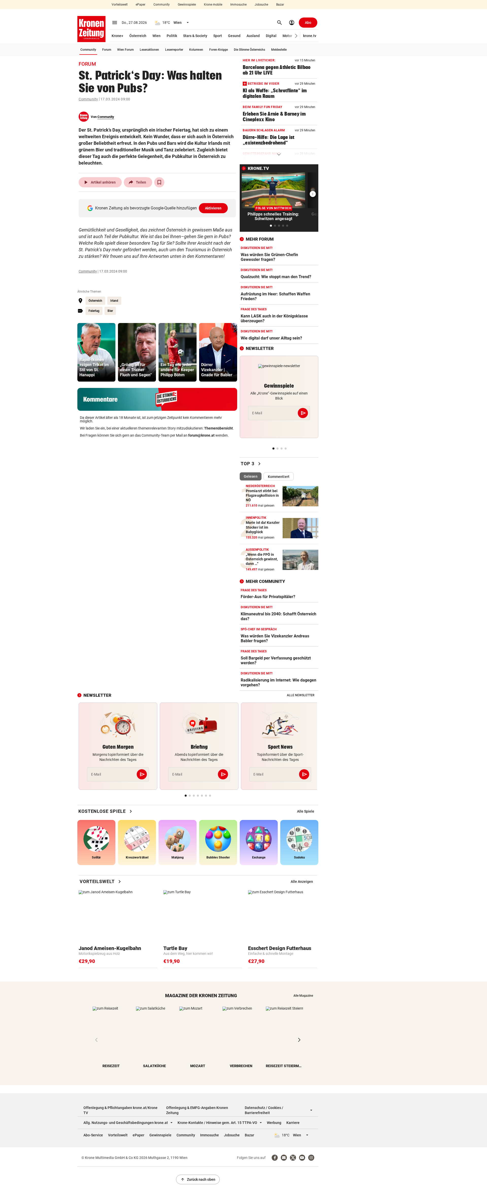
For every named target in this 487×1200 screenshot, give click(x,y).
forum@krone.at (201, 435)
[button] (296, 36)
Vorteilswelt (120, 4)
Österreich (137, 36)
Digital (271, 36)
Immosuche (238, 4)
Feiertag (94, 311)
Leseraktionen (149, 49)
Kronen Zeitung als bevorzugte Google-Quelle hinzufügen (158, 208)
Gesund (234, 36)
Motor (287, 36)
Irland (114, 300)
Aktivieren (213, 208)
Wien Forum (125, 49)
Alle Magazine (303, 995)
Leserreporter (174, 49)
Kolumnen (196, 49)
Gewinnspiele (187, 4)
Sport (217, 36)
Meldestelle (279, 49)
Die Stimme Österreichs (249, 49)
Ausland (253, 36)
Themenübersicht (218, 428)
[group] (96, 352)
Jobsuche (261, 4)
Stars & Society (195, 36)
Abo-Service (93, 1135)
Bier (110, 311)
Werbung (274, 1123)
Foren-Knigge (218, 49)
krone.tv (309, 36)
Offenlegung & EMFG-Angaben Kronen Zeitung (197, 1110)
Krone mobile (213, 4)
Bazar (280, 4)
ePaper (140, 4)
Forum (106, 49)
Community (161, 4)
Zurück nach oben (197, 1179)
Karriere (293, 1123)
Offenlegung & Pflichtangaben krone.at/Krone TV (120, 1110)
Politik (172, 36)
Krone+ (117, 36)
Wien (156, 36)
